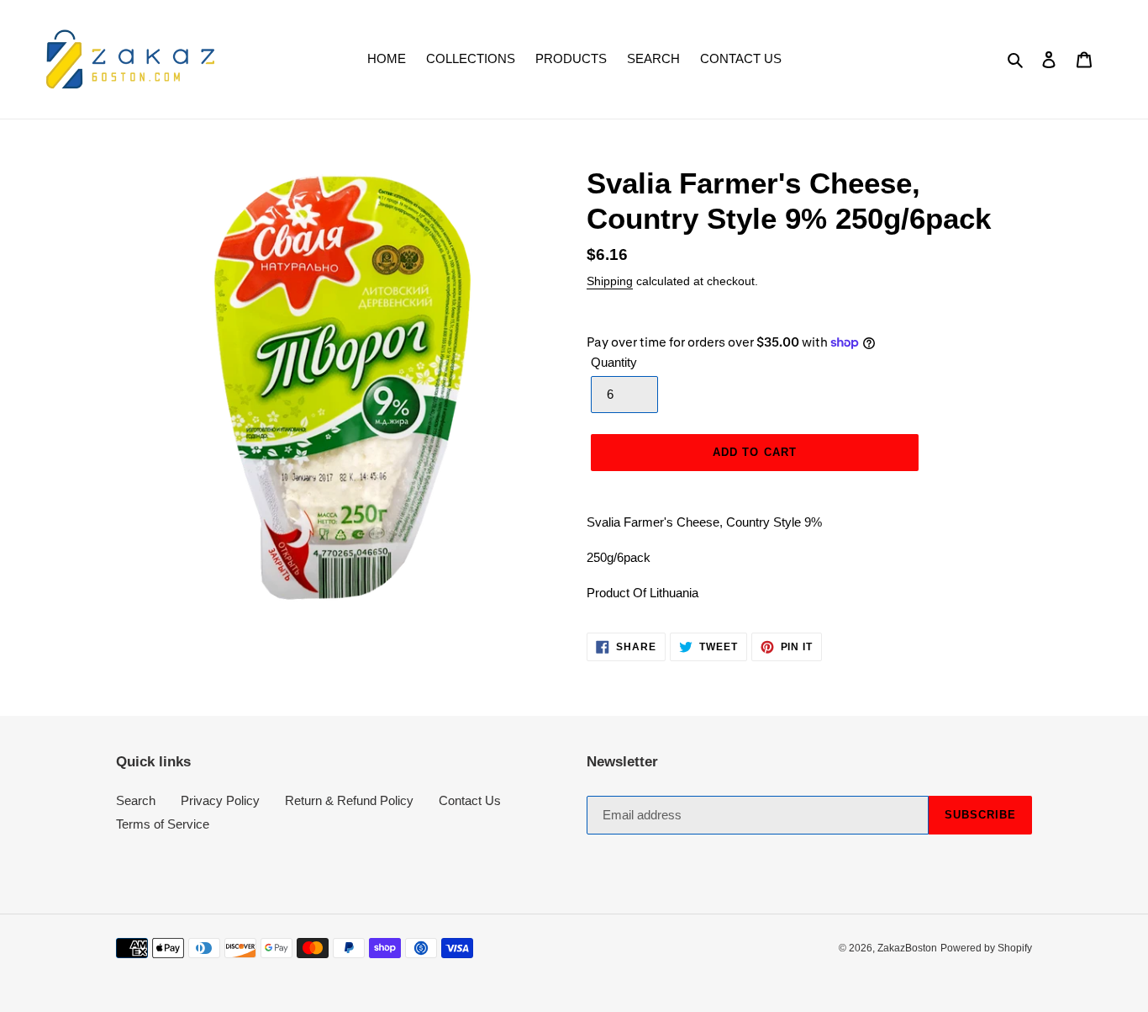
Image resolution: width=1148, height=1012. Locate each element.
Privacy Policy (220, 800)
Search (135, 800)
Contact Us (470, 800)
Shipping (610, 281)
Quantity (614, 362)
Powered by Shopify (986, 948)
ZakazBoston (907, 948)
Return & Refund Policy (349, 800)
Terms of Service (162, 824)
